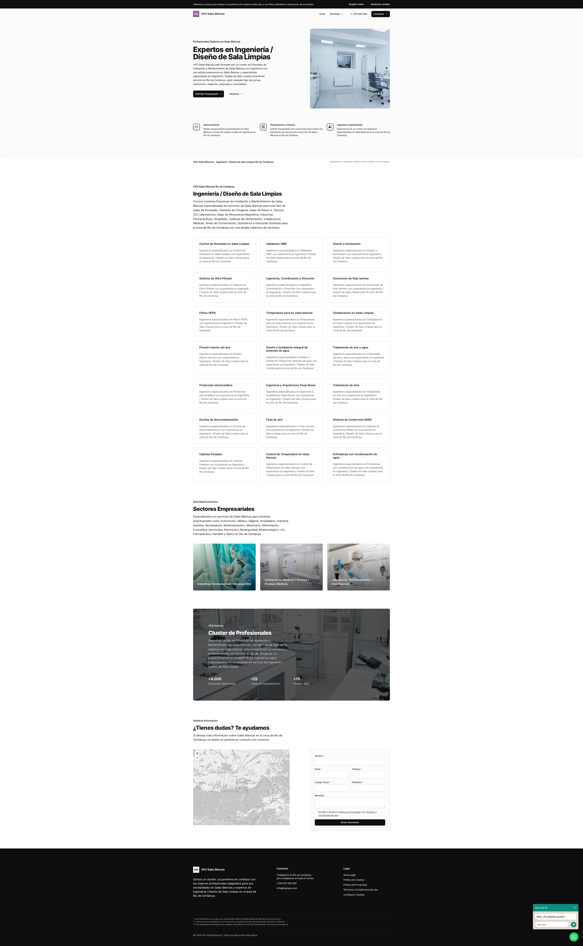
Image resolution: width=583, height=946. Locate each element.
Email (318, 769)
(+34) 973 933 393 (287, 883)
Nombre (319, 756)
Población (357, 782)
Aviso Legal (349, 874)
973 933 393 (360, 14)
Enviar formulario (350, 822)
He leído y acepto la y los (347, 813)
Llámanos (234, 94)
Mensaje (320, 795)
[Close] (574, 907)
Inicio (322, 14)
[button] (241, 787)
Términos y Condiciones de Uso (360, 889)
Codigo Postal (323, 782)
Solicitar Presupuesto (207, 94)
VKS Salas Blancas (212, 13)
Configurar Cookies (354, 894)
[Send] (573, 924)
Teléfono (357, 769)
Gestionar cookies (380, 4)
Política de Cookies (353, 879)
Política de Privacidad (349, 812)
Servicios (335, 14)
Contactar (379, 14)
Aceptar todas (356, 4)
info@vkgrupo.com (287, 888)
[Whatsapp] (573, 936)
